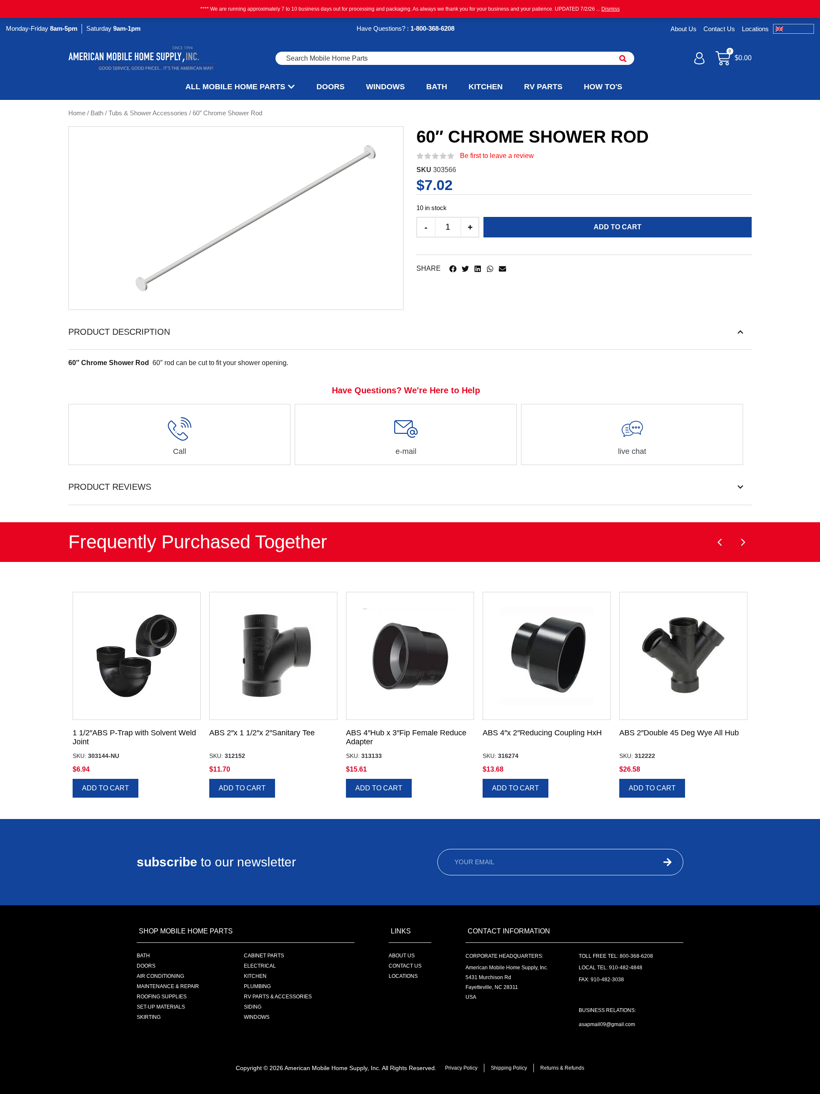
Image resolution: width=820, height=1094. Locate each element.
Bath (97, 113)
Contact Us (719, 28)
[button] (453, 268)
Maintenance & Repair (168, 986)
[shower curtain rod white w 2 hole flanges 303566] (256, 218)
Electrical (260, 966)
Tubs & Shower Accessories (147, 113)
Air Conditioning (160, 976)
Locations (755, 28)
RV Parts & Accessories (278, 997)
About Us (684, 28)
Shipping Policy (509, 1068)
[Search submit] (623, 58)
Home (76, 113)
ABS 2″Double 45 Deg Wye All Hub (679, 732)
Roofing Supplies (162, 997)
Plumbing (257, 986)
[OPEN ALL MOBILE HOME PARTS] (291, 87)
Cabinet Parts (264, 956)
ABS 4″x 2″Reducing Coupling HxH (542, 732)
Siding (252, 1007)
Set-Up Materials (161, 1007)
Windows (256, 1017)
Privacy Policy (461, 1068)
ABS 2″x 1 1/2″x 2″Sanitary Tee (262, 732)
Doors (146, 966)
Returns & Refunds (562, 1068)
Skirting (149, 1017)
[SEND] (651, 862)
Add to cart (617, 227)
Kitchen (255, 976)
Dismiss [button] (610, 9)
